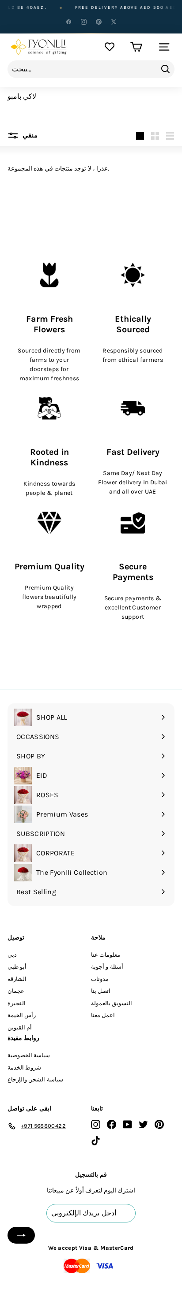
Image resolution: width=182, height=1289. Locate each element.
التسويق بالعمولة (111, 1003)
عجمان (16, 991)
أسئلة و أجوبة (107, 966)
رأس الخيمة (22, 1015)
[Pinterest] (98, 21)
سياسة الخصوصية (29, 1055)
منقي (29, 135)
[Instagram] (83, 21)
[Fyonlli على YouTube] (127, 1124)
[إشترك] (21, 1235)
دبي (12, 954)
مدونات (100, 979)
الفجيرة (17, 1003)
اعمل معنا (103, 1015)
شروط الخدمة (24, 1067)
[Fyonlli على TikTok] (95, 1140)
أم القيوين (20, 1027)
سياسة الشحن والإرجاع (35, 1079)
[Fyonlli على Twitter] (143, 1124)
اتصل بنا (100, 991)
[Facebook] (68, 21)
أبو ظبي (17, 966)
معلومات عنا (105, 954)
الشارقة (17, 979)
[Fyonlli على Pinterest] (159, 1124)
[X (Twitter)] (113, 21)
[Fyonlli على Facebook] (111, 1124)
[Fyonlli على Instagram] (95, 1124)
